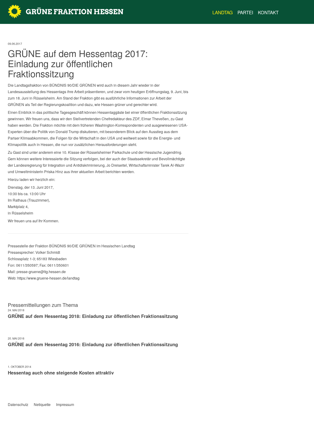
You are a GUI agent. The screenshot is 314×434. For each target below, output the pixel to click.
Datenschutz (18, 404)
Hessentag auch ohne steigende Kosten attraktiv (61, 372)
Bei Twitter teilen (20, 389)
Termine (294, 12)
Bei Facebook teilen (11, 389)
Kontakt (268, 12)
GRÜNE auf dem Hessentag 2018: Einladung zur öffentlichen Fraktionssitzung (93, 316)
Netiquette (42, 404)
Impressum (65, 404)
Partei (245, 12)
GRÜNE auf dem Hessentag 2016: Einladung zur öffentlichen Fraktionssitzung (93, 344)
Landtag (222, 12)
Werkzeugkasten (285, 12)
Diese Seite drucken (184, 389)
